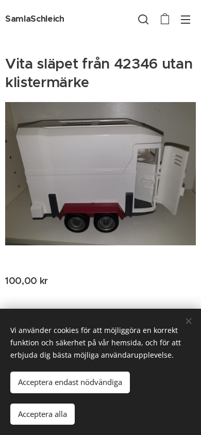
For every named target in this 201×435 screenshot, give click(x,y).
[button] (143, 19)
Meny (185, 19)
